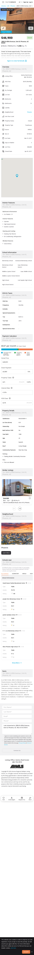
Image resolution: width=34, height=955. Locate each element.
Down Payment (6, 367)
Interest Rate (5, 388)
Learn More (6, 553)
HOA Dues (4, 398)
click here (13, 948)
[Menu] (3, 2)
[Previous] (14, 508)
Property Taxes (6, 378)
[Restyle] (3, 28)
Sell (8, 6)
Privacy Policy (22, 743)
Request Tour (22, 799)
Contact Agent (11, 799)
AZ (19, 2)
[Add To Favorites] (30, 498)
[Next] (20, 508)
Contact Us (17, 750)
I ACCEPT (26, 952)
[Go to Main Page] (11, 2)
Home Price (5, 358)
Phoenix (12, 6)
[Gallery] (30, 28)
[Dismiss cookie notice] (32, 952)
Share (30, 799)
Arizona (3, 6)
